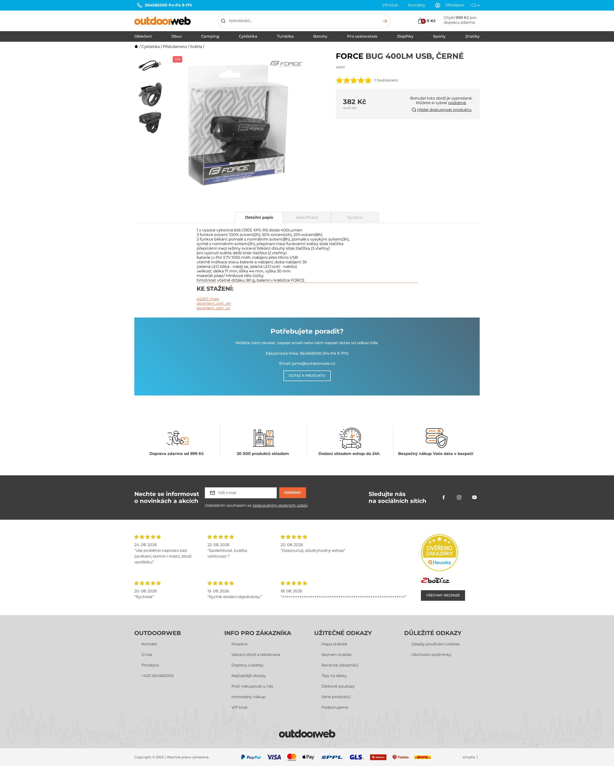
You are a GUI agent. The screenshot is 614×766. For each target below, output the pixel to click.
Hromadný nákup (248, 697)
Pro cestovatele (362, 36)
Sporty (439, 36)
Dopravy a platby (247, 665)
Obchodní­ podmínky (431, 654)
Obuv (176, 36)
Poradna (239, 644)
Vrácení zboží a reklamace (255, 654)
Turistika (285, 36)
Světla (196, 46)
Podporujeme (334, 707)
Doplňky (405, 36)
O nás (147, 654)
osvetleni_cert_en (214, 303)
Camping (210, 36)
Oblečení (143, 36)
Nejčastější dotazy (248, 675)
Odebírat (292, 493)
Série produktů (335, 697)
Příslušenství (175, 46)
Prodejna (150, 665)
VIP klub (390, 5)
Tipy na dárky (334, 675)
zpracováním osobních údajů (280, 505)
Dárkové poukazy (338, 686)
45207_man (208, 299)
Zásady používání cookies (435, 644)
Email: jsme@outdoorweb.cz (307, 363)
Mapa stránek (334, 644)
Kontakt (149, 644)
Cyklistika (248, 36)
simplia (469, 757)
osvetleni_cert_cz (213, 308)
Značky (472, 36)
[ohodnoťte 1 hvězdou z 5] (339, 80)
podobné (457, 102)
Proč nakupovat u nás (252, 686)
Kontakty (416, 5)
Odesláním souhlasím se (256, 505)
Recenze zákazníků (339, 665)
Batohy (320, 36)
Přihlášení (454, 5)
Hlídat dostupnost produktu (444, 109)
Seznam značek (336, 654)
